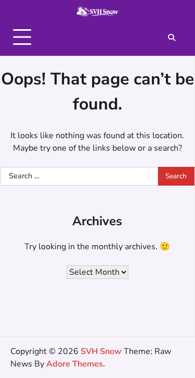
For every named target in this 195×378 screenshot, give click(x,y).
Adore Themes (74, 364)
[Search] (171, 37)
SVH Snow (101, 351)
